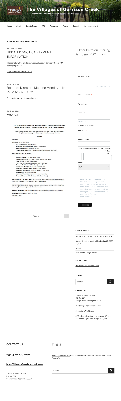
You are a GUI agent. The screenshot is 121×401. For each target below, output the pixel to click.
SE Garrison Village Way (85, 316)
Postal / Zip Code (108, 151)
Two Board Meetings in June (86, 253)
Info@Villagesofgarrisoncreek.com (24, 364)
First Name (83, 104)
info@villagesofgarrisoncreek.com (88, 306)
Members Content (91, 26)
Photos (65, 26)
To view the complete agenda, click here (24, 98)
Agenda (12, 114)
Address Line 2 (84, 140)
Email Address (85, 95)
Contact (76, 26)
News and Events (87, 125)
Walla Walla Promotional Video (87, 266)
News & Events (31, 26)
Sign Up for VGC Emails (18, 354)
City (80, 149)
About (18, 26)
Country (81, 162)
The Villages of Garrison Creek (62, 9)
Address (82, 131)
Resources (54, 26)
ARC (43, 26)
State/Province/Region (93, 149)
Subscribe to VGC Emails (85, 311)
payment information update (19, 71)
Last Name (82, 113)
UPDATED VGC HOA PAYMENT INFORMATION (94, 237)
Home (9, 26)
